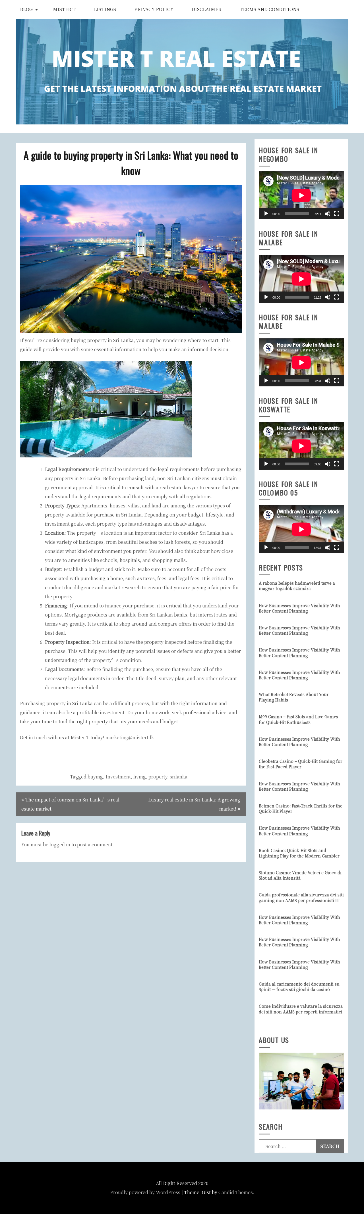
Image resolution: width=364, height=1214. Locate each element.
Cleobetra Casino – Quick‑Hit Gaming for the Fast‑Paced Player (300, 763)
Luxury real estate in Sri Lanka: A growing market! (194, 804)
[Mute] (327, 213)
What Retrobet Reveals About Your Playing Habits (294, 697)
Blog (26, 9)
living (139, 776)
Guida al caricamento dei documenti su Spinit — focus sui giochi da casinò (299, 986)
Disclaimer (207, 9)
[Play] (266, 213)
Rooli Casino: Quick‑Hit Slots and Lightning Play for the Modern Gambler (299, 853)
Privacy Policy (153, 9)
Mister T (64, 9)
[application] (301, 195)
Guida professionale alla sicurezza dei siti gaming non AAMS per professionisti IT (301, 897)
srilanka (178, 776)
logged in (59, 844)
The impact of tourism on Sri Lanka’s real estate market (70, 804)
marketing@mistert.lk (130, 737)
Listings (105, 9)
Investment (118, 776)
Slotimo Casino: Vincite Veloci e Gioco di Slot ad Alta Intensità (300, 875)
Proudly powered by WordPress (145, 1192)
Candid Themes (235, 1192)
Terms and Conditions (269, 9)
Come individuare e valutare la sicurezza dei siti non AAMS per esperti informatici (301, 1008)
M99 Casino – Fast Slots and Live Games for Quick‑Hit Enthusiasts (298, 719)
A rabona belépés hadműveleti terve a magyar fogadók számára (297, 585)
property (157, 776)
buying (95, 776)
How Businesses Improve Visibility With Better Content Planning (299, 608)
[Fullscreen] (337, 213)
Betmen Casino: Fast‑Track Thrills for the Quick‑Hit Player (300, 808)
